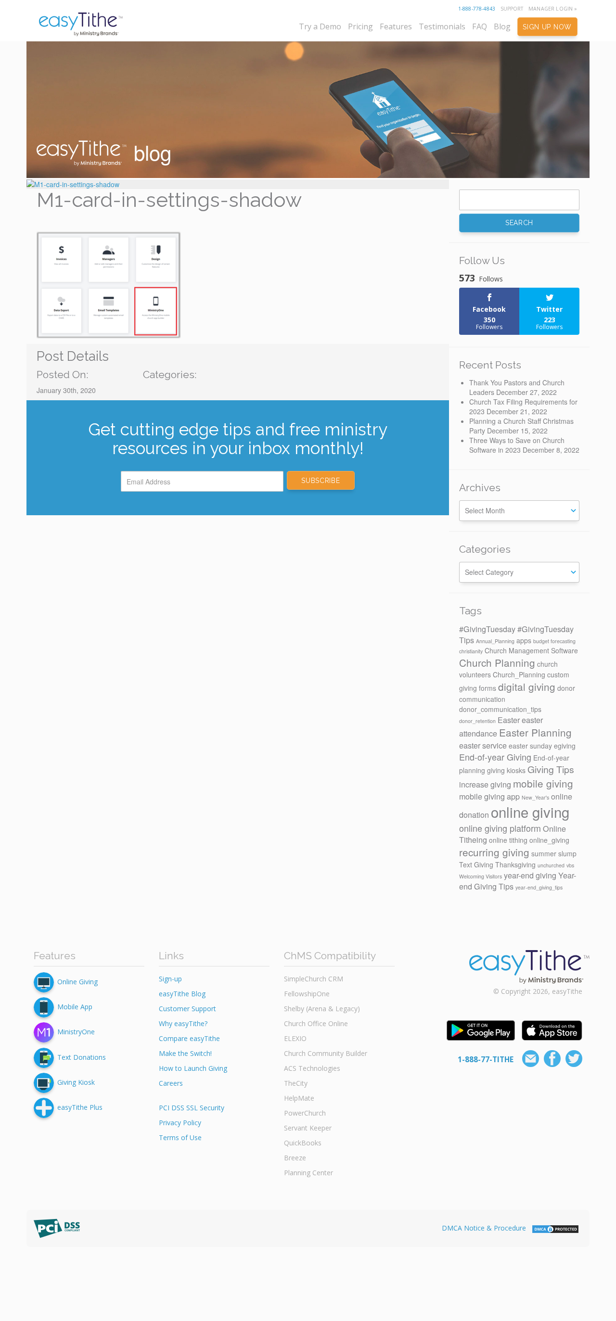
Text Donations (81, 1056)
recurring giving (494, 852)
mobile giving (543, 783)
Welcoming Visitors (480, 876)
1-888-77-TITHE (485, 1059)
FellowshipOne (307, 993)
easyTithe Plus (80, 1107)
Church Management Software (531, 650)
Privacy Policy (180, 1122)
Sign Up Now (547, 27)
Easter (509, 719)
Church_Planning (519, 674)
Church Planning (497, 662)
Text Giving (476, 864)
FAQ (479, 26)
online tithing (508, 840)
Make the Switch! (185, 1053)
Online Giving (77, 981)
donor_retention (477, 720)
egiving (565, 745)
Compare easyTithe (189, 1038)
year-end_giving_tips (539, 887)
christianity (471, 651)
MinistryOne (76, 1031)
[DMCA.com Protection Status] (555, 1227)
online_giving (549, 840)
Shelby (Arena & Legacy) (322, 1008)
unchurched (551, 865)
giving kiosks (506, 770)
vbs (570, 865)
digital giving (526, 686)
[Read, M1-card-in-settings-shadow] (237, 184)
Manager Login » (552, 8)
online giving (530, 811)
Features (396, 26)
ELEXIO (295, 1038)
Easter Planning (535, 732)
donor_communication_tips (500, 709)
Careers (171, 1083)
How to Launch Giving (193, 1068)
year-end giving (530, 875)
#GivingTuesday (487, 629)
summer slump (554, 853)
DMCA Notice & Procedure (484, 1227)
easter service (483, 745)
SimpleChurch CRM (313, 978)
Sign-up (170, 978)
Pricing (360, 26)
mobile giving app (489, 796)
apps (523, 640)
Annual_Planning (495, 641)
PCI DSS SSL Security (191, 1107)
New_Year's (535, 797)
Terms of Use (180, 1137)
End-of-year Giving (495, 756)
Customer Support (187, 1008)
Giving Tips (550, 769)
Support (512, 8)
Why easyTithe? (183, 1023)
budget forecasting (554, 641)
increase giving (485, 784)
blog (149, 152)
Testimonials (442, 26)
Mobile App (74, 1006)
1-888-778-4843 (476, 8)
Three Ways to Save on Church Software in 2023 (517, 445)
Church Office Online (316, 1023)
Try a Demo (320, 26)
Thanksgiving (515, 864)
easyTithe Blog (182, 993)
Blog (502, 26)
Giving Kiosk (76, 1082)
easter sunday (530, 745)
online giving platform (500, 828)
